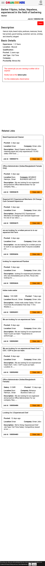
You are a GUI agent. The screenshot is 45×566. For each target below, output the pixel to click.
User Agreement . (23, 564)
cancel (34, 564)
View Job (36, 159)
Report (40, 23)
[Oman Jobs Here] (15, 4)
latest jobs (22, 75)
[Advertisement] (22, 104)
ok (30, 564)
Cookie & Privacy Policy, (7, 564)
